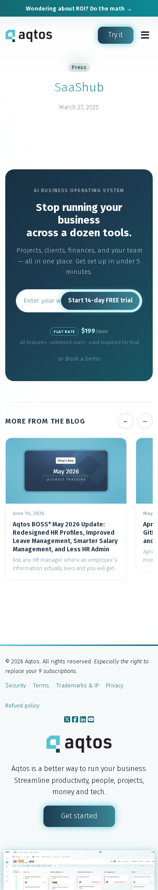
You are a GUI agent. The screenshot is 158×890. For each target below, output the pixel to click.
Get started (79, 816)
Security (15, 685)
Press (79, 67)
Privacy (114, 685)
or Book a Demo (79, 358)
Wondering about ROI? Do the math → (79, 8)
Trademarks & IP (77, 685)
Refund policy (22, 705)
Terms (41, 685)
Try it (115, 35)
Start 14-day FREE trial (100, 300)
